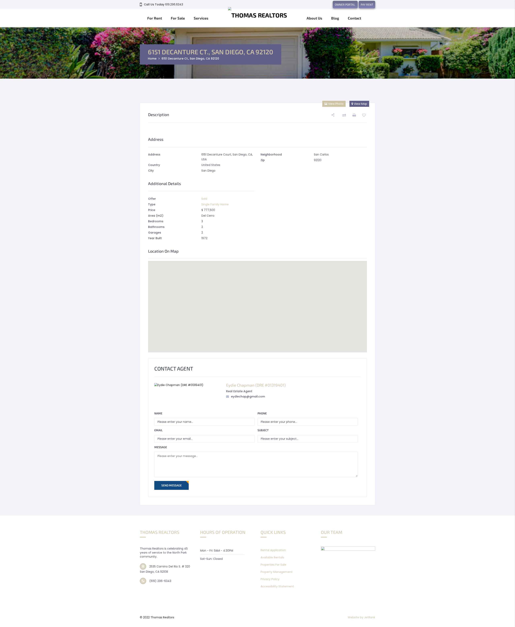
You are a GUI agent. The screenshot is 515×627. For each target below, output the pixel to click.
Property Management (277, 572)
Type (151, 204)
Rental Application (273, 550)
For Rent (154, 18)
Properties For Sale (273, 565)
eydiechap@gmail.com (248, 396)
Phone (262, 413)
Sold (204, 199)
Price (151, 210)
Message (160, 447)
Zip (263, 160)
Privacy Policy (270, 579)
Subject (263, 430)
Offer (152, 199)
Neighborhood (271, 154)
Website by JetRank (361, 617)
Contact (354, 18)
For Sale (178, 18)
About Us (314, 18)
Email (158, 430)
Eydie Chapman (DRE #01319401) (256, 385)
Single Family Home (215, 204)
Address (154, 154)
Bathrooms (156, 227)
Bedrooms (155, 221)
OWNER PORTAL (345, 4)
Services (201, 18)
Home (152, 59)
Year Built (155, 238)
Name (158, 413)
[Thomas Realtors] (257, 17)
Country (154, 165)
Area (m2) (155, 216)
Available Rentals (272, 557)
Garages (154, 233)
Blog (335, 18)
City (151, 171)
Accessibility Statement (277, 586)
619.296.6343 (174, 4)
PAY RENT (367, 4)
